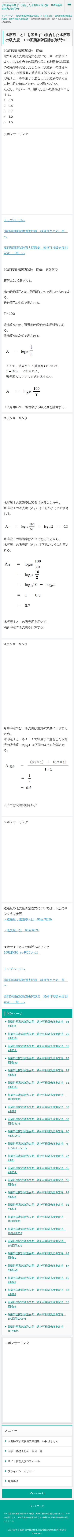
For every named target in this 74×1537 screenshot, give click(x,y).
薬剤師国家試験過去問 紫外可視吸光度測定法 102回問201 (37, 1243)
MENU (69, 6)
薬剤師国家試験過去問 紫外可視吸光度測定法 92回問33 (38, 1072)
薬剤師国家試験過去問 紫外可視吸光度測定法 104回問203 (37, 1231)
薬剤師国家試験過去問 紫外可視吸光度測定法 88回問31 (38, 1255)
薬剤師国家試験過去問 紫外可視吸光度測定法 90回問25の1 (38, 1121)
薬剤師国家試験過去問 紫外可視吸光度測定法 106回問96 (37, 1219)
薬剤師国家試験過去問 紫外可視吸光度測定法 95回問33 (38, 1182)
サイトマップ (37, 1506)
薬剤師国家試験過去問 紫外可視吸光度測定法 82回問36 (38, 1304)
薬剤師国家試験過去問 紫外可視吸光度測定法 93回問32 (38, 1194)
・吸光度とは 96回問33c (21, 930)
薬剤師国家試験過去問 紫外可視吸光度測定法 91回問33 (38, 1206)
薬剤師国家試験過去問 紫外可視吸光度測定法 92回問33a (38, 1084)
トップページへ (14, 220)
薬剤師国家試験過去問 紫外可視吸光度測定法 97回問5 (38, 1158)
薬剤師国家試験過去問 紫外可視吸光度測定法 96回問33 (38, 1023)
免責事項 (13, 1481)
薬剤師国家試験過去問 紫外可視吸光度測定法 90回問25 (38, 1109)
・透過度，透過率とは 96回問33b (28, 919)
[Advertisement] (37, 174)
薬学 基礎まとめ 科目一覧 (25, 1451)
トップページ (7, 16)
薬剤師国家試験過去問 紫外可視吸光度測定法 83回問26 (38, 1292)
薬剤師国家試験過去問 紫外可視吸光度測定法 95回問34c (38, 1170)
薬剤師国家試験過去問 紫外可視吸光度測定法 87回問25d (38, 1267)
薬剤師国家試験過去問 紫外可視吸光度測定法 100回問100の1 (37, 1316)
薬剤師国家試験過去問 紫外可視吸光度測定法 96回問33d (38, 1060)
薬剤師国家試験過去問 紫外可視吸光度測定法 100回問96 (37, 1097)
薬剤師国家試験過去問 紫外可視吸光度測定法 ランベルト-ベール (38, 1145)
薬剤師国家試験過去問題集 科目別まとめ (34, 16)
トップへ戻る (39, 1493)
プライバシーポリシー (21, 1471)
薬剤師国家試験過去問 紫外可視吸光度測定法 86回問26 (38, 1280)
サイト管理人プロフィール (24, 1461)
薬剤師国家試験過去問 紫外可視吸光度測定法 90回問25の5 (38, 1133)
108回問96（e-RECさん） (22, 952)
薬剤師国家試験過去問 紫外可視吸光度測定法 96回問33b (38, 1036)
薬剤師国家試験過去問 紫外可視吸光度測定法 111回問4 (37, 1328)
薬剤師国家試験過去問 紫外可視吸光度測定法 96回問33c (38, 1048)
